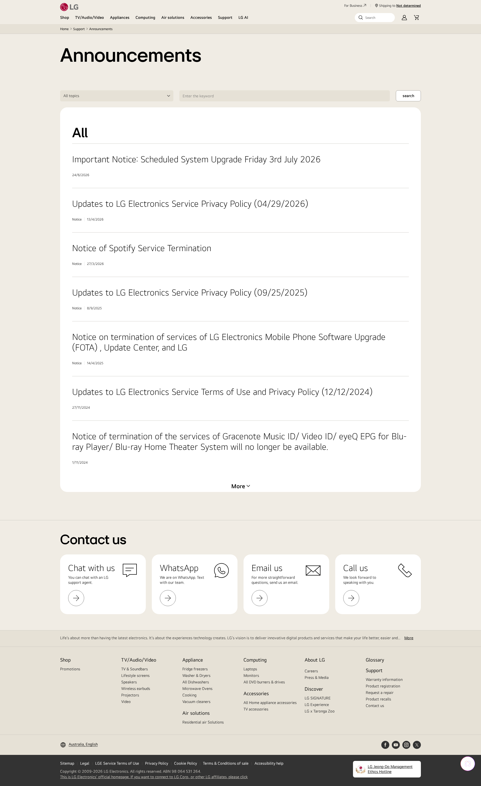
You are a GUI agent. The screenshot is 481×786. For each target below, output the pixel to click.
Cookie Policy (185, 763)
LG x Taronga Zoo (320, 711)
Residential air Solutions (203, 722)
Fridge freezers (195, 669)
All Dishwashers (195, 682)
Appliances (120, 17)
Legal (84, 763)
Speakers (129, 682)
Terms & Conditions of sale (226, 763)
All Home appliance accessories (270, 702)
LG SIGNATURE (318, 698)
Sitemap (67, 763)
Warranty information (384, 679)
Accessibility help (269, 763)
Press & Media (317, 677)
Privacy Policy (156, 763)
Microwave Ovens (197, 688)
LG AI (243, 17)
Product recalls (378, 699)
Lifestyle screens (135, 675)
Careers (311, 671)
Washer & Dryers (196, 675)
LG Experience (317, 704)
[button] (375, 17)
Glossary (375, 660)
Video (126, 701)
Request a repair (380, 692)
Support (225, 17)
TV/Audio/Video (89, 17)
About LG (315, 660)
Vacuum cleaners (196, 701)
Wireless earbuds (135, 688)
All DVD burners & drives (264, 682)
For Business (353, 6)
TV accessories (256, 709)
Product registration (383, 686)
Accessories (201, 17)
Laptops (250, 669)
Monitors (251, 675)
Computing (145, 17)
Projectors (130, 695)
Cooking (189, 695)
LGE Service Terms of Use (117, 763)
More (408, 637)
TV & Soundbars (134, 669)
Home (64, 29)
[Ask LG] (468, 764)
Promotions (70, 669)
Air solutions (172, 17)
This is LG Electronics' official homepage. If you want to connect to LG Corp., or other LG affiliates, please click (154, 776)
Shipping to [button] (400, 6)
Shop (64, 17)
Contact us (375, 705)
